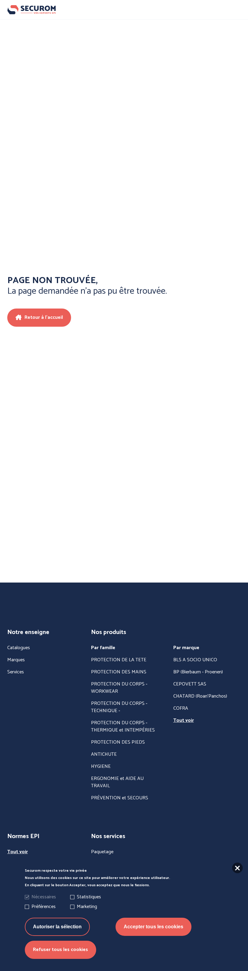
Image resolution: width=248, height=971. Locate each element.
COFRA (180, 708)
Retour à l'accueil (43, 317)
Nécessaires (43, 897)
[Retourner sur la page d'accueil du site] (124, 10)
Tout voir (183, 720)
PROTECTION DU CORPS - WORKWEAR (119, 688)
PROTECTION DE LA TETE (118, 660)
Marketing (87, 907)
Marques (16, 660)
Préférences (43, 907)
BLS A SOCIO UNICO (195, 660)
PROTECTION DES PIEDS (118, 742)
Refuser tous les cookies (60, 950)
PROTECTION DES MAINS (118, 672)
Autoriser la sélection (57, 926)
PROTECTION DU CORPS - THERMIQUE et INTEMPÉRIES (123, 726)
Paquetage (102, 852)
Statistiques (89, 897)
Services (15, 672)
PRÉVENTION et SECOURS (119, 798)
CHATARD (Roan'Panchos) (200, 696)
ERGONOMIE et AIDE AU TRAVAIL (117, 782)
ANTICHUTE (104, 754)
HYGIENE (101, 766)
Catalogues (18, 648)
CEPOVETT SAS (189, 684)
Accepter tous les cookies (153, 926)
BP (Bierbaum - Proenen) (198, 672)
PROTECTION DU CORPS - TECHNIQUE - (119, 707)
